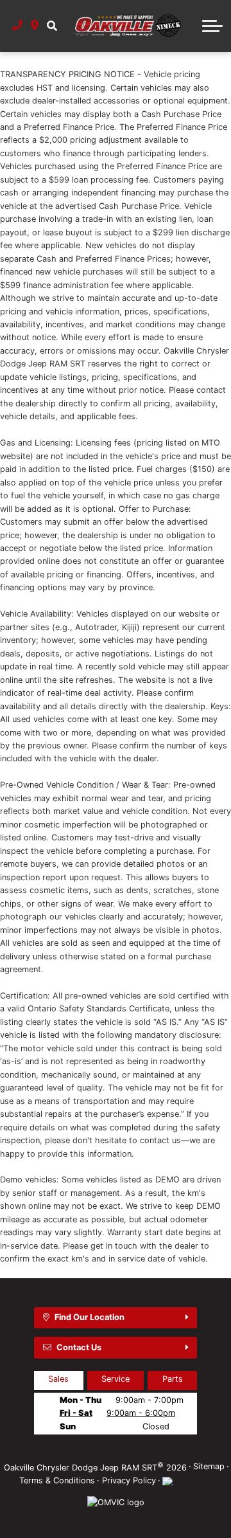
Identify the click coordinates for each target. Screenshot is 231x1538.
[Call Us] (17, 26)
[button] (51, 26)
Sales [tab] (58, 1379)
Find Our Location (89, 1317)
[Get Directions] (35, 26)
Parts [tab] (172, 1379)
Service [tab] (115, 1379)
